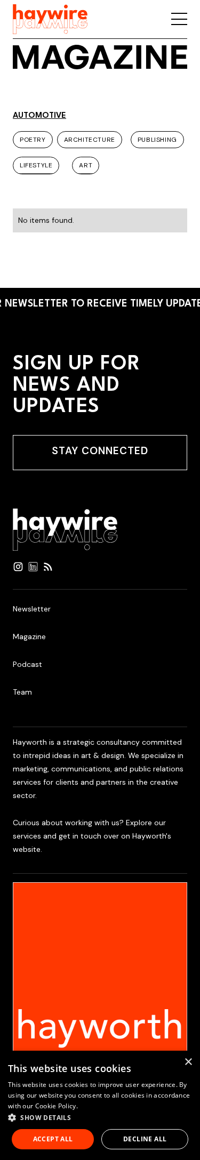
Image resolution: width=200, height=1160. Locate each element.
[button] (100, 1117)
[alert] (100, 1105)
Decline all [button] (144, 1138)
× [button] (188, 1062)
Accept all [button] (53, 1138)
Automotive (39, 116)
